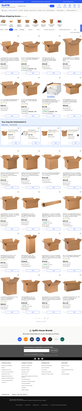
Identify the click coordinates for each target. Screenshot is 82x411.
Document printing (26, 379)
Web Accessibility (65, 373)
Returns (3, 367)
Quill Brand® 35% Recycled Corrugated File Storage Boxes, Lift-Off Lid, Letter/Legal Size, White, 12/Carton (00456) (51, 101)
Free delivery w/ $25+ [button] (27, 70)
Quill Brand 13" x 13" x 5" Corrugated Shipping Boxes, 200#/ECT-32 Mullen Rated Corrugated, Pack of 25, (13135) (10, 59)
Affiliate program (25, 389)
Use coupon (54, 350)
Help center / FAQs (6, 373)
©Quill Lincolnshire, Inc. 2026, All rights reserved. (18, 400)
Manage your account (6, 369)
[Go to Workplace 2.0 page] (62, 339)
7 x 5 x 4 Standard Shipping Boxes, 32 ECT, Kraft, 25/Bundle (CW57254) (10, 100)
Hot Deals (20, 10)
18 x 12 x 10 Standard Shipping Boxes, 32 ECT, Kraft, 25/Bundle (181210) (72, 256)
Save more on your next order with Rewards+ (13, 1)
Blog (62, 367)
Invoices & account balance (7, 371)
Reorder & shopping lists (47, 365)
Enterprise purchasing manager (28, 381)
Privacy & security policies (7, 380)
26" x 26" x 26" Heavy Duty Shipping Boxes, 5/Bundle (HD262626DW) (51, 173)
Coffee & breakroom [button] (71, 10)
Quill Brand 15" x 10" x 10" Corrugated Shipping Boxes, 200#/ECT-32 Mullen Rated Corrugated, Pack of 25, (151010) (10, 215)
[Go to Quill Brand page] (20, 339)
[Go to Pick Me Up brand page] (32, 339)
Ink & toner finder (45, 367)
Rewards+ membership (27, 365)
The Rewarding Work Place (67, 369)
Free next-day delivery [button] (48, 113)
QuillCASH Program (26, 369)
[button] (48, 6)
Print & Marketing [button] (50, 10)
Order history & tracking (7, 365)
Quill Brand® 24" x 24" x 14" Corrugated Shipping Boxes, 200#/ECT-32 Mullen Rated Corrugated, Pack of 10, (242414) (71, 101)
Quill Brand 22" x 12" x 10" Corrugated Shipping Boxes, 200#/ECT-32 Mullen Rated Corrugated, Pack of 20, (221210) (29, 215)
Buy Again (26, 10)
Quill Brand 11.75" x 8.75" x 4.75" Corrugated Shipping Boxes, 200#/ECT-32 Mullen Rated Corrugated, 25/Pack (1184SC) (8, 256)
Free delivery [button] (4, 68)
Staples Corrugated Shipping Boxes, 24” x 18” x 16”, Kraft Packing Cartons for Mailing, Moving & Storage (53, 131)
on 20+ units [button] (29, 306)
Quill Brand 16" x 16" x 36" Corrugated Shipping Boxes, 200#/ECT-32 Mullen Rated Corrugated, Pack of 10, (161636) (29, 256)
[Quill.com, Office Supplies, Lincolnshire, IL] (5, 399)
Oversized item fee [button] (47, 68)
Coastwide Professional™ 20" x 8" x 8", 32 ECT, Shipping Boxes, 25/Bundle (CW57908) (71, 298)
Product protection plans (27, 385)
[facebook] (42, 359)
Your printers (44, 369)
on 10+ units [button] (49, 222)
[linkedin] (39, 359)
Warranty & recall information (8, 378)
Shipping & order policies (7, 376)
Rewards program (25, 367)
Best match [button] (77, 32)
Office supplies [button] (60, 10)
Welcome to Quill (65, 365)
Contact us (4, 382)
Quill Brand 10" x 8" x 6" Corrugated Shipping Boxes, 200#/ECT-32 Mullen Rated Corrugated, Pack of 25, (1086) (72, 174)
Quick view (9, 52)
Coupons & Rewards (12, 10)
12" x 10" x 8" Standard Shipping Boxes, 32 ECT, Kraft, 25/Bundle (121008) (29, 101)
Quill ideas (24, 387)
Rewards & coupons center (47, 373)
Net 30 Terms (25, 373)
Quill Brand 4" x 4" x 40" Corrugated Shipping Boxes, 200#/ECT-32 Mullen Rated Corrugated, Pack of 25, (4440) (51, 215)
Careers (63, 371)
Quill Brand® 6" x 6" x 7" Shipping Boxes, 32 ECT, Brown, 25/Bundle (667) (71, 59)
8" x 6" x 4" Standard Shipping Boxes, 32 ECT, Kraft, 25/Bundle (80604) (30, 58)
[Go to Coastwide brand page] (26, 339)
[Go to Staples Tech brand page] (50, 339)
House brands (13, 124)
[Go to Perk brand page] (38, 339)
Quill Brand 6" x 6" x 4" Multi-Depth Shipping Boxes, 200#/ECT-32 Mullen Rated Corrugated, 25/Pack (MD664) (51, 298)
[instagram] (35, 359)
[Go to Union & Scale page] (56, 339)
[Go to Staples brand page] (44, 339)
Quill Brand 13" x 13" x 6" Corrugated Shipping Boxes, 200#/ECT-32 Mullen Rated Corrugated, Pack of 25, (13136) (51, 256)
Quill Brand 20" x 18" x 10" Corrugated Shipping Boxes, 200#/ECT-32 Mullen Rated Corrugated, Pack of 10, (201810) (50, 59)
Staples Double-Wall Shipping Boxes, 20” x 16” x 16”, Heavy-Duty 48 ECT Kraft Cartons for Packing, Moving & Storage (30, 174)
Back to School (33, 10)
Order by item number (46, 371)
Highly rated (5, 124)
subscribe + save (41, 10)
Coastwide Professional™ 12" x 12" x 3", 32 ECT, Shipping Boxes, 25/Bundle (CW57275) (73, 131)
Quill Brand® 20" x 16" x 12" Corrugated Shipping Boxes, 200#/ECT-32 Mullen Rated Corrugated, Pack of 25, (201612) (29, 298)
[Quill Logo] (6, 5)
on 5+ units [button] (49, 264)
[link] (18, 36)
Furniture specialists (26, 383)
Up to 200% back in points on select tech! (41, 1)
